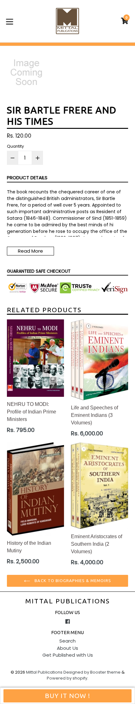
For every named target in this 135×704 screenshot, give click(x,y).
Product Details (27, 177)
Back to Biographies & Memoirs (72, 580)
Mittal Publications (67, 601)
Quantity (15, 146)
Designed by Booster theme (92, 672)
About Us (67, 648)
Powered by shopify (67, 678)
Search (67, 641)
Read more (30, 251)
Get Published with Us (67, 655)
